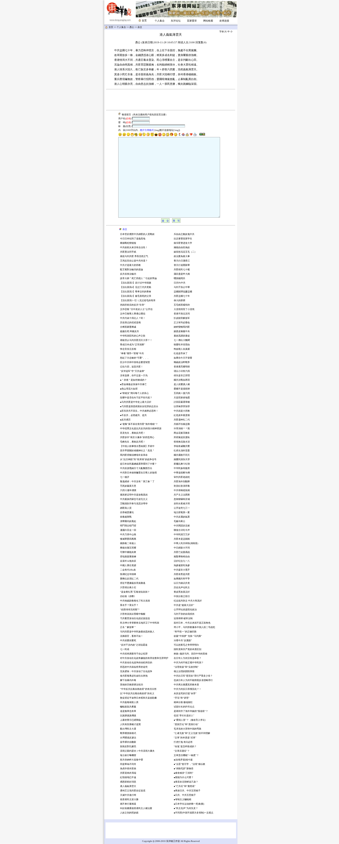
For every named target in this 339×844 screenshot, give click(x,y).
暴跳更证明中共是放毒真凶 (134, 495)
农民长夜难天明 (182, 503)
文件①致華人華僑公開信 (132, 313)
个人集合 (160, 20)
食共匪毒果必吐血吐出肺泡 (134, 676)
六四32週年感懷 (128, 490)
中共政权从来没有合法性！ (134, 247)
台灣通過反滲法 (128, 737)
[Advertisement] (170, 100)
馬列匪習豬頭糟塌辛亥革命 (134, 455)
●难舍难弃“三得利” (183, 773)
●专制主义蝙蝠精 (182, 799)
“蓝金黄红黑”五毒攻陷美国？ (135, 592)
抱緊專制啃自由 (182, 556)
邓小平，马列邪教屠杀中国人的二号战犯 (194, 627)
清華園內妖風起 (128, 521)
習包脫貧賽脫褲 (128, 556)
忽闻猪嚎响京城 (182, 499)
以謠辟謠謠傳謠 (128, 715)
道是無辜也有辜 (128, 711)
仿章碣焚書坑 (127, 512)
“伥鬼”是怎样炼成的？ (185, 746)
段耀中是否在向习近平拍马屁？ (136, 397)
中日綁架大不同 (182, 548)
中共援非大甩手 (182, 570)
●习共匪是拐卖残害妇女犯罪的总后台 (139, 406)
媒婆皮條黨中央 (182, 331)
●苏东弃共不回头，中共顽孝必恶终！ (139, 411)
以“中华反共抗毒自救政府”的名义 (137, 693)
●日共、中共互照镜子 (185, 795)
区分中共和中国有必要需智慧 (135, 362)
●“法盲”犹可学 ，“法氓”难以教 (189, 764)
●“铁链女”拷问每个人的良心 (134, 393)
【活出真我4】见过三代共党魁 (135, 287)
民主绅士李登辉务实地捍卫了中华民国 (139, 623)
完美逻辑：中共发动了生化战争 (136, 671)
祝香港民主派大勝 (129, 799)
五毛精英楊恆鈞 (182, 305)
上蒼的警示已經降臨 (130, 720)
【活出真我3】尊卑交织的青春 (135, 291)
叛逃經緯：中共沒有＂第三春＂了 (137, 481)
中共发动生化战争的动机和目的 (136, 662)
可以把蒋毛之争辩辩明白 (186, 645)
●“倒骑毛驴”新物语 (183, 768)
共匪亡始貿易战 (182, 552)
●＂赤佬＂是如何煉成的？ (133, 380)
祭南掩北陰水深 (182, 442)
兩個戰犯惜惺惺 (128, 243)
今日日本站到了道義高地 (132, 238)
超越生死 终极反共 (129, 331)
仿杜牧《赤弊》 (128, 596)
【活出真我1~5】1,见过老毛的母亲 (137, 300)
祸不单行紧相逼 (128, 804)
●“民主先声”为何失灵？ (186, 808)
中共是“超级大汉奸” (184, 605)
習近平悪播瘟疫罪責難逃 (132, 583)
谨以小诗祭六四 (182, 371)
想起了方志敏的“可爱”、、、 (135, 358)
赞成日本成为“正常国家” (132, 344)
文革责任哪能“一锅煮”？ (186, 755)
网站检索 (208, 20)
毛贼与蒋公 (179, 521)
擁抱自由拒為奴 (182, 247)
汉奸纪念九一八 (182, 561)
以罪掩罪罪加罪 (182, 406)
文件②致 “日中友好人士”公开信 (136, 309)
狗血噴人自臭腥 (182, 349)
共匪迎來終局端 (128, 773)
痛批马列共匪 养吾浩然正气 (134, 256)
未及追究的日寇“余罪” (185, 693)
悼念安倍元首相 (128, 349)
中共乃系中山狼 (128, 534)
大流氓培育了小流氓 (184, 309)
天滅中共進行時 (128, 795)
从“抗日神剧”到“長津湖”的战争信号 (138, 459)
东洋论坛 (176, 20)
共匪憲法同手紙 (128, 252)
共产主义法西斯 (182, 495)
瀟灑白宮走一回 (128, 530)
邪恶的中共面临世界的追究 (134, 667)
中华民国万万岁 (182, 534)
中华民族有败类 (182, 468)
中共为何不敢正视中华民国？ (189, 662)
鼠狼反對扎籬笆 (128, 746)
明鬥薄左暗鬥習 (128, 525)
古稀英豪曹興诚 (128, 327)
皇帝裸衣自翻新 (128, 742)
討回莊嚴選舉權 (182, 402)
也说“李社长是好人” (184, 715)
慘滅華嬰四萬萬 (128, 539)
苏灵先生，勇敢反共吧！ (132, 433)
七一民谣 (124, 649)
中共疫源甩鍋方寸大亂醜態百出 (136, 468)
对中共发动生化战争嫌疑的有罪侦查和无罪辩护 (144, 658)
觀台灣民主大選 (128, 729)
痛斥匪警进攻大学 (183, 243)
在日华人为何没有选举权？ (187, 658)
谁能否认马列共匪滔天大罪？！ (136, 340)
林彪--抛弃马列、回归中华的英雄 (190, 654)
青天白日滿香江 (182, 260)
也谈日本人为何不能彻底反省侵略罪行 (193, 680)
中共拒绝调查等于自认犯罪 (134, 654)
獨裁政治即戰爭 (182, 362)
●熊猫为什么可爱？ (184, 777)
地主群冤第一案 (182, 512)
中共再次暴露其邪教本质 (186, 684)
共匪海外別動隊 (182, 481)
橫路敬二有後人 (128, 543)
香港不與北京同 (182, 313)
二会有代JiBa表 (128, 570)
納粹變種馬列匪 (182, 327)
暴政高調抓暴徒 (182, 336)
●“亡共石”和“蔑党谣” (184, 786)
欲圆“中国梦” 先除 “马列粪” (188, 636)
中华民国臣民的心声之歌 (132, 336)
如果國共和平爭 (182, 578)
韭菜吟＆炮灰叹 (128, 561)
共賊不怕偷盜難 (182, 424)
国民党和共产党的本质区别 (187, 649)
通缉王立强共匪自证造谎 (132, 790)
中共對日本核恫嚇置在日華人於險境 (138, 472)
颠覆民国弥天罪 (182, 459)
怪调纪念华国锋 (128, 574)
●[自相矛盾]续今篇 (183, 760)
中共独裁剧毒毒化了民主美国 (135, 601)
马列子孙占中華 (182, 287)
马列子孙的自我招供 (184, 614)
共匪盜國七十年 (182, 296)
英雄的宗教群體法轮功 (131, 684)
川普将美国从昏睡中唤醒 (132, 614)
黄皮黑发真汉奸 (182, 592)
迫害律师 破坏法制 (183, 618)
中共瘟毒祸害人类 (129, 702)
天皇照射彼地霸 (182, 397)
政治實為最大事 (182, 256)
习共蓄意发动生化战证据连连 (135, 618)
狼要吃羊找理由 (182, 344)
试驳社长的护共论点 (184, 707)
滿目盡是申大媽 (182, 274)
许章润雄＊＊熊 (182, 428)
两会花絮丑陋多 (182, 433)
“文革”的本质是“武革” (185, 737)
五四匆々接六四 (182, 393)
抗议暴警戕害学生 (183, 238)
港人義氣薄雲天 (128, 786)
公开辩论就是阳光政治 (185, 609)
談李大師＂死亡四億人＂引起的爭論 (138, 278)
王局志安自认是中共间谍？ (134, 260)
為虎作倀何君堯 (128, 768)
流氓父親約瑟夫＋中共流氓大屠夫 (137, 751)
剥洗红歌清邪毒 (182, 486)
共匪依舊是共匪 (182, 574)
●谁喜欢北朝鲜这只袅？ (186, 782)
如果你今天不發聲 (183, 358)
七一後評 (124, 477)
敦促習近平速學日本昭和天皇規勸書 (138, 698)
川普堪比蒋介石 (128, 587)
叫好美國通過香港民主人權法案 (136, 808)
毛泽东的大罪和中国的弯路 (187, 729)
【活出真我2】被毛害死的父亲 (136, 296)
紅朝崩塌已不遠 (128, 777)
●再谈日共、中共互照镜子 (187, 790)
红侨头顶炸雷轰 (182, 450)
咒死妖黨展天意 (128, 486)
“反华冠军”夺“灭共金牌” (132, 371)
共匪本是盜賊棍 (182, 539)
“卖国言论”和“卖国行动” (186, 724)
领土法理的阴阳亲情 (184, 671)
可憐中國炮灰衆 (128, 552)
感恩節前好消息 (128, 782)
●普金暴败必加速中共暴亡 (133, 384)
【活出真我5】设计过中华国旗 (135, 283)
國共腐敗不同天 (182, 455)
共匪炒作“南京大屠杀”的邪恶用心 (137, 437)
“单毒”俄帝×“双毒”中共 (132, 353)
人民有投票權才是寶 (130, 724)
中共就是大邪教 (182, 411)
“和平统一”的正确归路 (185, 631)
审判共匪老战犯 (182, 477)
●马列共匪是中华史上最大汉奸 (135, 402)
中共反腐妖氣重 (182, 517)
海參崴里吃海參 (182, 565)
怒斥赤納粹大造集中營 (131, 760)
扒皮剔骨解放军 (182, 318)
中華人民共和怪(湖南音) (186, 543)
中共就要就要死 (128, 640)
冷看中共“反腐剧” (183, 640)
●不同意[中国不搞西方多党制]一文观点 (193, 812)
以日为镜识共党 (182, 583)
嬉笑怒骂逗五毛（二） (185, 252)
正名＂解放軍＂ (128, 627)
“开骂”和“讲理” (181, 698)
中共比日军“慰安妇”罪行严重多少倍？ (193, 676)
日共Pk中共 (179, 283)
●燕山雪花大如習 (129, 389)
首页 (111, 27)
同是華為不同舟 (128, 764)
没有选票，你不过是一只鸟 (134, 375)
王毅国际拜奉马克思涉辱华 (134, 503)
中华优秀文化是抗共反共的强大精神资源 (140, 428)
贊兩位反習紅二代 (129, 578)
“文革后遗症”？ (182, 751)
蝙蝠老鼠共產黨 (128, 707)
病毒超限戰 (126, 517)
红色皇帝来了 (181, 353)
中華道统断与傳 (182, 472)
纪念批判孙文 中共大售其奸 (188, 601)
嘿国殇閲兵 (179, 278)
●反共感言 (125, 419)
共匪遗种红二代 (182, 419)
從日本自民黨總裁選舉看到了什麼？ (138, 464)
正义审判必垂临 (182, 322)
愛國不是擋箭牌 (182, 389)
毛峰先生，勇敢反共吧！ (132, 442)
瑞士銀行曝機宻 (128, 755)
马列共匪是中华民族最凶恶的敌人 (137, 631)
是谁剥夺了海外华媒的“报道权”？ (191, 711)
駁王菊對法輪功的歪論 (131, 269)
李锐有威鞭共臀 (182, 446)
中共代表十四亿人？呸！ (132, 318)
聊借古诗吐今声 (182, 530)
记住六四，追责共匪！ (131, 366)
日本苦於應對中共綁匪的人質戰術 (137, 234)
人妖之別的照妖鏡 (129, 812)
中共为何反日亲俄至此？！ (187, 689)
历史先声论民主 (182, 587)
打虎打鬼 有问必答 (183, 742)
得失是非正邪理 (182, 375)
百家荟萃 (192, 20)
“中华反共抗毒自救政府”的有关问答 (138, 689)
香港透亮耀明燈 (182, 366)
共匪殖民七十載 (182, 269)
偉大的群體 (179, 300)
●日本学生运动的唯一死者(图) (189, 804)
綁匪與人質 (126, 508)
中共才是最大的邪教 (130, 265)
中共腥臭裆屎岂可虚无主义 (134, 499)
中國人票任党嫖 (128, 565)
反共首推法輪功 (128, 274)
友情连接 (224, 20)
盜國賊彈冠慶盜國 (183, 291)
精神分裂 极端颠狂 (183, 702)
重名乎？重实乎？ (129, 605)
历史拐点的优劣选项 (130, 322)
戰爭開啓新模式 (128, 733)
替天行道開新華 (182, 265)
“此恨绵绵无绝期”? (129, 609)
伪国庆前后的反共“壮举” (132, 305)
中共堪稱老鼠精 (182, 490)
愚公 (131, 27)
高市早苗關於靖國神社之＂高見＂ (137, 450)
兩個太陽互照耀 (128, 548)
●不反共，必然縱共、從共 (133, 415)
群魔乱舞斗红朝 (182, 464)
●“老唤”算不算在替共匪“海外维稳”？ (139, 424)
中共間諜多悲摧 (182, 525)
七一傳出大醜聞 (182, 340)
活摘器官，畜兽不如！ (131, 636)
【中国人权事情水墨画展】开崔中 (137, 446)
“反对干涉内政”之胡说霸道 (133, 645)
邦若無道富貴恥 (182, 437)
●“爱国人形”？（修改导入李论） (190, 720)
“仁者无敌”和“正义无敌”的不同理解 (192, 733)
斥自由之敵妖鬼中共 (184, 234)
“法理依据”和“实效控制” (186, 667)
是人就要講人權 (182, 384)
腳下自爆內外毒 (128, 680)
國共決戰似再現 (182, 380)
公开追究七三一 (182, 508)
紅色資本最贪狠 (182, 415)
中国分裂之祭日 (182, 596)
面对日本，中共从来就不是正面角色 (192, 623)
